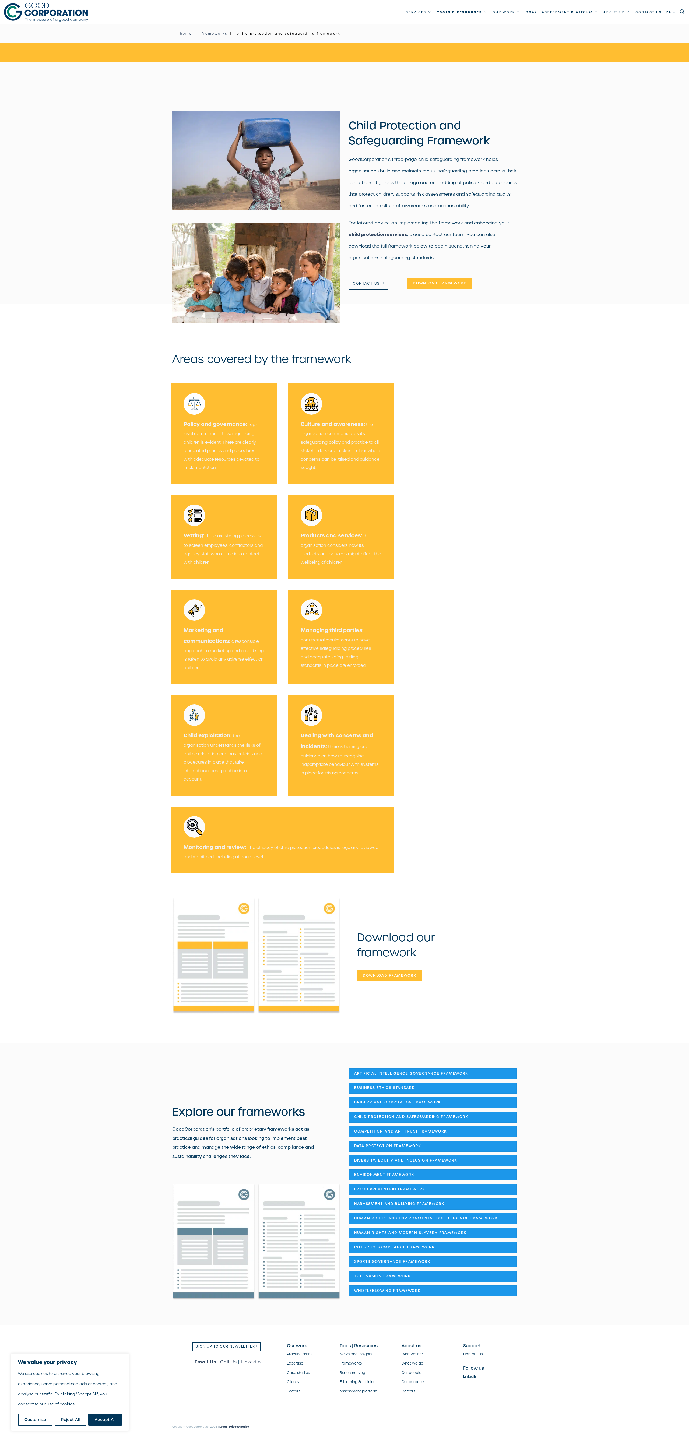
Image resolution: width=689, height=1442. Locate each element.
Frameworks (351, 1363)
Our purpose (413, 1382)
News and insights (356, 1354)
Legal (223, 1427)
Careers (408, 1391)
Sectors (293, 1391)
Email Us (205, 1362)
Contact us (648, 12)
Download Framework (439, 283)
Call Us (228, 1362)
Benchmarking (352, 1372)
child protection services (378, 234)
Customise (35, 1419)
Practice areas (299, 1354)
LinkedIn (251, 1362)
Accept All (105, 1419)
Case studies (298, 1372)
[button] (682, 11)
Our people (411, 1372)
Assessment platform (359, 1391)
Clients (293, 1382)
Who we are (412, 1354)
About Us (614, 12)
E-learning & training (358, 1382)
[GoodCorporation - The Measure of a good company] (46, 12)
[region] (70, 1392)
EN (669, 12)
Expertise (295, 1363)
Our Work (504, 12)
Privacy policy (239, 1427)
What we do (412, 1363)
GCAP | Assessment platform (559, 12)
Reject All (70, 1419)
